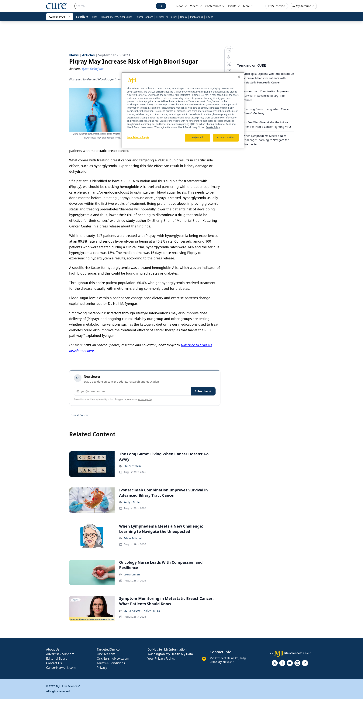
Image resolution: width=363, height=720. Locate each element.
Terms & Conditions (111, 663)
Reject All (197, 137)
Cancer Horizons (144, 17)
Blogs (94, 17)
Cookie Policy (213, 127)
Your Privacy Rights (161, 658)
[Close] (239, 76)
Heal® (183, 17)
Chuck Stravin (132, 466)
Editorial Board (56, 658)
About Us (52, 649)
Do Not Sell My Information (167, 649)
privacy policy (145, 399)
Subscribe (201, 391)
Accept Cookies (226, 137)
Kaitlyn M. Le (131, 502)
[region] (182, 110)
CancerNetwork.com (61, 668)
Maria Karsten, (132, 610)
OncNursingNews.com (113, 658)
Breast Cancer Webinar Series (116, 17)
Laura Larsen (131, 574)
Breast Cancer (79, 415)
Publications (196, 17)
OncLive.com (106, 654)
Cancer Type (57, 16)
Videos (209, 17)
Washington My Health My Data (170, 654)
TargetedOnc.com (110, 649)
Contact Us (54, 663)
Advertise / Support (60, 654)
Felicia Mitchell (132, 538)
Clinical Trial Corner (166, 17)
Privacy (102, 668)
